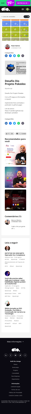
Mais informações (14, 341)
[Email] (22, 55)
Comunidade (15, 373)
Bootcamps (15, 367)
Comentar (25, 134)
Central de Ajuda (15, 386)
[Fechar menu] (23, 9)
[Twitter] (14, 55)
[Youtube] (15, 355)
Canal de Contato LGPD (15, 395)
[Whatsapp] (18, 55)
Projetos (15, 370)
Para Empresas (15, 376)
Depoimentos (15, 379)
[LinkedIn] (6, 55)
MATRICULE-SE (22, 3)
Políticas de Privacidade (15, 392)
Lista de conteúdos (9, 16)
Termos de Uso (15, 389)
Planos (15, 364)
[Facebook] (10, 55)
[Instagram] (25, 355)
